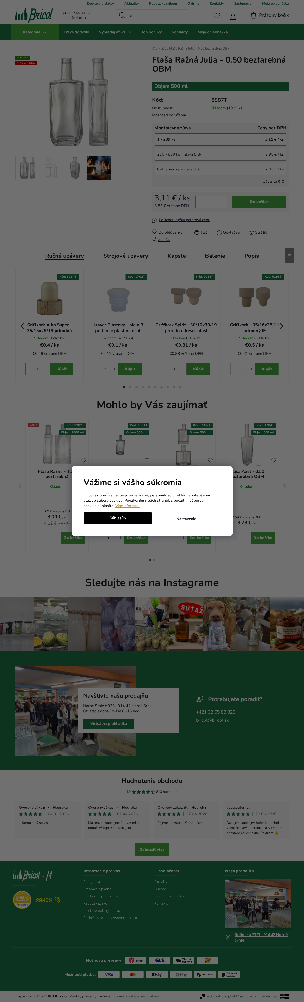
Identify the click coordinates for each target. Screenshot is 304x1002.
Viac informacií (127, 505)
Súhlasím (118, 518)
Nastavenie (186, 518)
